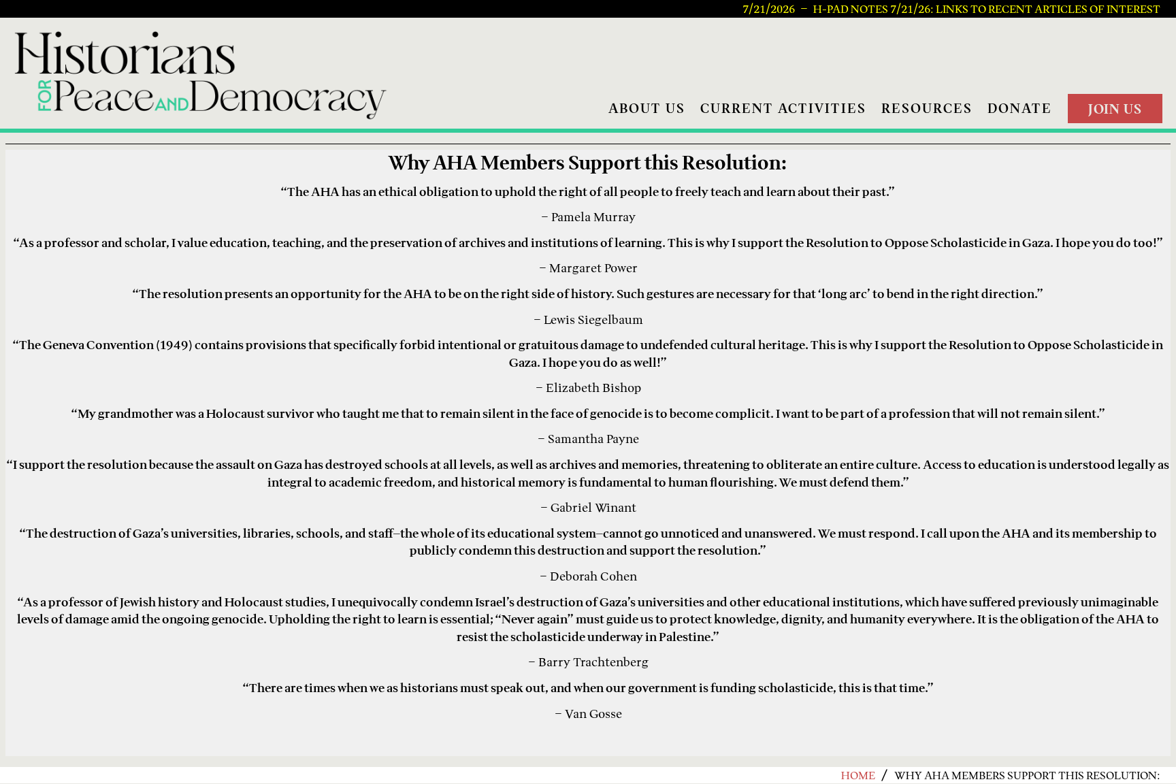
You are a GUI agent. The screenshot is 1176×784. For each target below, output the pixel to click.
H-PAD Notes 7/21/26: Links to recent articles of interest (986, 9)
